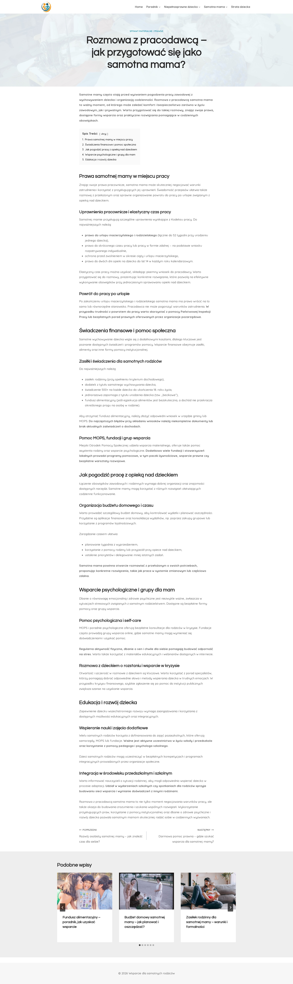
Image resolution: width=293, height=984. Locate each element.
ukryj (103, 133)
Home (139, 6)
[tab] (140, 945)
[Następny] (230, 907)
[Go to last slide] (62, 907)
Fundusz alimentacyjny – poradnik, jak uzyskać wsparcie (81, 922)
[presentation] (84, 891)
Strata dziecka (240, 6)
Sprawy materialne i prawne (146, 31)
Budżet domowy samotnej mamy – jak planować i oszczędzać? (144, 922)
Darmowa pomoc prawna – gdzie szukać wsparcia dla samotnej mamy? (186, 835)
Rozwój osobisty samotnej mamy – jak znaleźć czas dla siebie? (110, 835)
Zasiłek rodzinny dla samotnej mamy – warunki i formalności (207, 922)
